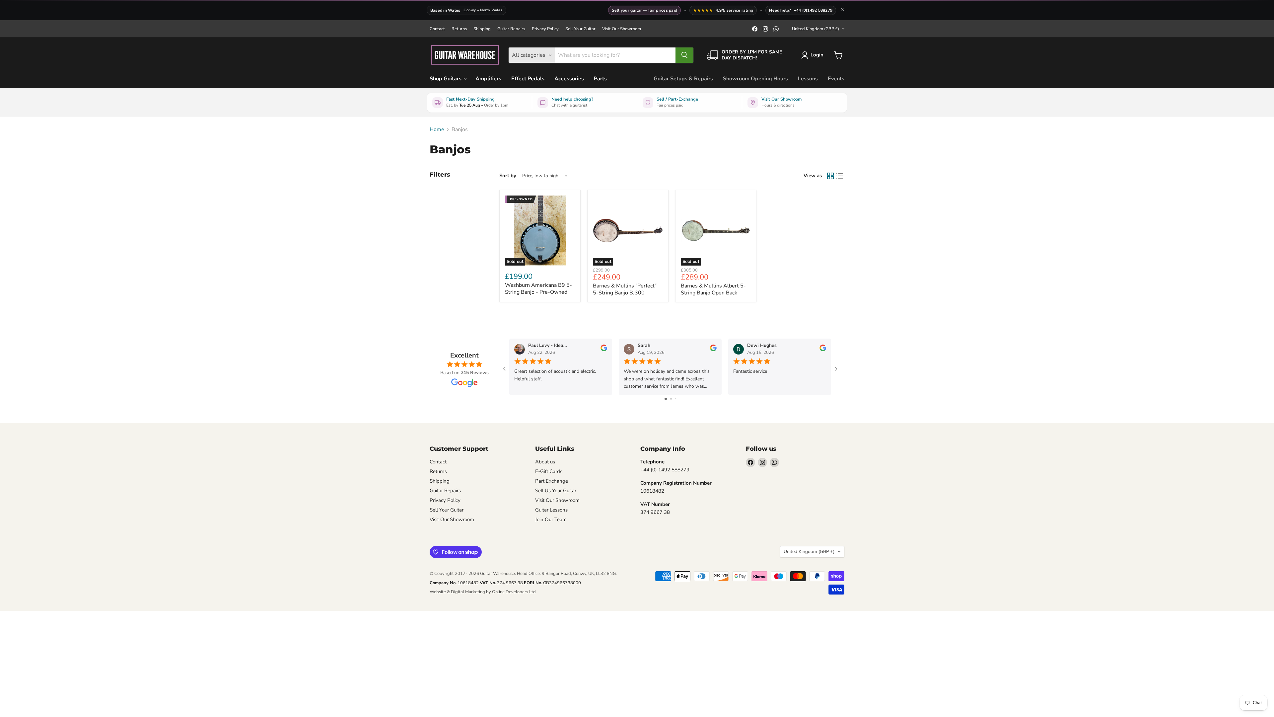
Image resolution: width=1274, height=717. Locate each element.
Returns (459, 29)
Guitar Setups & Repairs (683, 78)
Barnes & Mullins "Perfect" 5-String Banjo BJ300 (625, 289)
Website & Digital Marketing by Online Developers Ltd (483, 592)
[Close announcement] (842, 10)
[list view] (839, 176)
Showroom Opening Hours (755, 78)
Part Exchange (551, 481)
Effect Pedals (527, 78)
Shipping (482, 29)
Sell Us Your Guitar (555, 490)
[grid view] (830, 176)
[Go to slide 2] (671, 399)
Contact (437, 29)
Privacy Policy (545, 29)
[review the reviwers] (604, 350)
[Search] (684, 55)
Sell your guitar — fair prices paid (644, 10)
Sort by (507, 176)
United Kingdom (815, 29)
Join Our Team (551, 519)
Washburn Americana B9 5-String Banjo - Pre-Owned (538, 288)
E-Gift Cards (548, 471)
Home (437, 129)
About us (545, 461)
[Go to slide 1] (666, 399)
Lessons (808, 78)
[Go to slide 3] (675, 398)
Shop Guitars (446, 78)
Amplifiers (488, 78)
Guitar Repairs (511, 29)
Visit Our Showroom (621, 29)
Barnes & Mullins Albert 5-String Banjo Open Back (713, 289)
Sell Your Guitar (580, 29)
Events (836, 78)
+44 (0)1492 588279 (813, 10)
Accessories (569, 78)
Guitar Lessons (551, 510)
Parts (600, 78)
